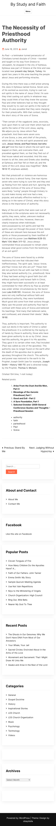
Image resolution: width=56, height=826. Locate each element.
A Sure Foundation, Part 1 (26, 401)
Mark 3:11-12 (19, 241)
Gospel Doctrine (16, 699)
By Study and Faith (28, 4)
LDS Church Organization (20, 717)
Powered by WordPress (18, 818)
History (11, 704)
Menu (28, 11)
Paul (15, 426)
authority (17, 417)
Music (11, 722)
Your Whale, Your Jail (18, 645)
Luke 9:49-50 (13, 292)
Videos (11, 735)
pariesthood (19, 423)
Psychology (14, 726)
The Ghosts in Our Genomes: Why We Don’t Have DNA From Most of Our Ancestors (25, 637)
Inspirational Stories (18, 708)
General (12, 695)
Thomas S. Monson (27, 368)
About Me (13, 499)
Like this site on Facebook (19, 534)
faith (15, 420)
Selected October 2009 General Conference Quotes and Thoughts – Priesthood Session (31, 407)
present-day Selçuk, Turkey (28, 71)
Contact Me (14, 503)
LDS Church (14, 713)
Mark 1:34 (7, 241)
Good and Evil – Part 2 (24, 398)
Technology (14, 730)
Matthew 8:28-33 (36, 238)
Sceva (16, 430)
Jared (24, 49)
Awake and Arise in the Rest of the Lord (27, 665)
